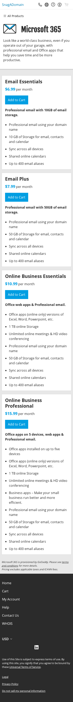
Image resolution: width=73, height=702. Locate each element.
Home (6, 583)
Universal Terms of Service (25, 667)
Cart (5, 591)
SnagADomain (13, 4)
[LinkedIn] (36, 648)
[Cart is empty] (66, 4)
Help (5, 607)
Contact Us (10, 615)
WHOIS (7, 623)
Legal (5, 677)
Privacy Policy (10, 684)
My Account (11, 599)
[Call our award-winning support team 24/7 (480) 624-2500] (53, 4)
